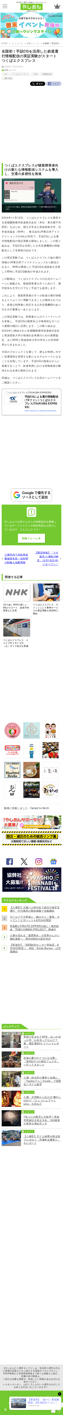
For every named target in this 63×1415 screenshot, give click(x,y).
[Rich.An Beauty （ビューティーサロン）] (31, 737)
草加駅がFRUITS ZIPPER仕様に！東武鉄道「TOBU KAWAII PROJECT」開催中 (34, 927)
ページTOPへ (59, 1411)
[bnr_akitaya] (50, 797)
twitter (24, 861)
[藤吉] (50, 757)
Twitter (37, 83)
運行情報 (8, 78)
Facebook (53, 83)
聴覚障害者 (47, 74)
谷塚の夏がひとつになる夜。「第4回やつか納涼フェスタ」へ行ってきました (41, 1061)
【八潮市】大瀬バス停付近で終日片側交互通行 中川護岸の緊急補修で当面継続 (35, 909)
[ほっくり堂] (50, 737)
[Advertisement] (31, 122)
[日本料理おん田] (12, 797)
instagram (38, 861)
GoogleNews (53, 861)
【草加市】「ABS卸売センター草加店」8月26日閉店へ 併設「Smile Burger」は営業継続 (35, 948)
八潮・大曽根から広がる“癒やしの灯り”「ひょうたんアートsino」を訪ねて (42, 1100)
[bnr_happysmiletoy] (12, 757)
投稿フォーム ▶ (31, 538)
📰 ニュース (17, 43)
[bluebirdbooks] (12, 777)
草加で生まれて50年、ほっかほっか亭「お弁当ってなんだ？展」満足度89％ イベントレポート (42, 1041)
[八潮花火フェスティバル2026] (31, 890)
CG (6, 74)
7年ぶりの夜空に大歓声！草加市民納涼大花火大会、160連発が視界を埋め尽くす (42, 1120)
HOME (4, 43)
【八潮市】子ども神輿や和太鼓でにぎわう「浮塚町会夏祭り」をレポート (42, 1139)
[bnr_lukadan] (50, 777)
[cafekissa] (31, 757)
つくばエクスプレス (21, 74)
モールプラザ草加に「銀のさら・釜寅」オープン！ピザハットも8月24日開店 (35, 918)
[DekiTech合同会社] (31, 797)
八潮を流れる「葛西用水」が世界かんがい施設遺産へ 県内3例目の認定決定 (35, 936)
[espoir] (31, 777)
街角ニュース (33, 43)
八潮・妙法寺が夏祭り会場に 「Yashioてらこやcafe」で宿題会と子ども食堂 (42, 1081)
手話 (35, 74)
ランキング (57, 6)
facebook (9, 861)
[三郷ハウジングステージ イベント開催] (31, 26)
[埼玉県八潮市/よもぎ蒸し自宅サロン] (12, 737)
